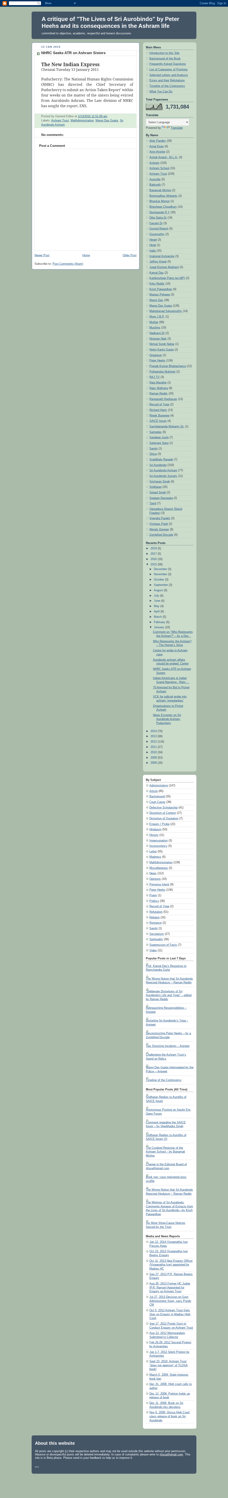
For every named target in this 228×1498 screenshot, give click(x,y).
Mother (153, 322)
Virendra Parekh (159, 518)
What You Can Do (160, 91)
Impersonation (158, 840)
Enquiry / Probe (159, 824)
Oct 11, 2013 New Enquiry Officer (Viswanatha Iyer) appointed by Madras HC (171, 1264)
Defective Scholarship (163, 807)
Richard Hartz (158, 410)
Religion (154, 917)
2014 (154, 731)
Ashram (154, 162)
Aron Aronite (157, 151)
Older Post (129, 255)
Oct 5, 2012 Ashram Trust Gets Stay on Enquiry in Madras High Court (169, 1314)
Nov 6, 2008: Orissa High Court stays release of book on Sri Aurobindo (169, 1416)
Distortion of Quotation (163, 818)
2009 (154, 757)
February (160, 622)
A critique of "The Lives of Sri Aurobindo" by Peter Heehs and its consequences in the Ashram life (110, 22)
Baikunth (155, 184)
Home (86, 255)
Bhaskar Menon (159, 201)
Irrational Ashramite (161, 256)
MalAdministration (82, 120)
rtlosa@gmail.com (171, 1454)
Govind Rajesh (158, 228)
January (159, 627)
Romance (155, 922)
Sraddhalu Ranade (161, 459)
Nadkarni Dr (157, 333)
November (161, 574)
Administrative (158, 785)
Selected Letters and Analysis (168, 75)
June (157, 600)
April (157, 611)
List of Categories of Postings (168, 69)
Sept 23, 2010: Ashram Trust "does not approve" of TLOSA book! (168, 1365)
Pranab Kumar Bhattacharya (167, 366)
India (152, 250)
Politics (154, 901)
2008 (154, 762)
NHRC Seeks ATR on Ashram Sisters (73, 53)
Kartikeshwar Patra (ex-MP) (167, 278)
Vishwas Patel (158, 523)
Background (157, 796)
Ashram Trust (60, 120)
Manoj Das (156, 300)
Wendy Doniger (159, 529)
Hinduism (155, 829)
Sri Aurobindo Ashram (163, 470)
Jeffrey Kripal (158, 261)
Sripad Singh (157, 492)
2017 (154, 553)
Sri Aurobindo (158, 465)
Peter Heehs (157, 360)
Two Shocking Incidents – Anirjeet (167, 1046)
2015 (154, 564)
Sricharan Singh (159, 481)
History (154, 835)
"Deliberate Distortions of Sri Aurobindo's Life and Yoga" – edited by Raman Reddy (168, 995)
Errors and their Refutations (167, 80)
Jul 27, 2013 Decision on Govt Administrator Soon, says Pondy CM (170, 1300)
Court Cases (157, 802)
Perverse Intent (159, 884)
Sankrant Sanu (159, 443)
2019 (154, 548)
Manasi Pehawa (159, 294)
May (157, 606)
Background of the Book (165, 58)
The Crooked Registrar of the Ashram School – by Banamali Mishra (165, 1151)
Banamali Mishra (160, 190)
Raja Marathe (158, 382)
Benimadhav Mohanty (163, 195)
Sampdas (155, 432)
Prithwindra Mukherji (162, 371)
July (157, 595)
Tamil (152, 503)
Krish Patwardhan (160, 289)
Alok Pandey (157, 140)
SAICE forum (158, 421)
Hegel (153, 239)
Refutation (156, 911)
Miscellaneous (158, 868)
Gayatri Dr (156, 223)
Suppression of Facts (163, 944)
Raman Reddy (158, 393)
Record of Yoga (159, 404)
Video (153, 950)
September (161, 585)
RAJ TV (154, 377)
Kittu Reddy (157, 283)
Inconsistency (158, 845)
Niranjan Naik (158, 338)
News (153, 873)
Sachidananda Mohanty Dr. (166, 426)
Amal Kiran (156, 146)
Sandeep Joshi (159, 437)
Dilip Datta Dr (158, 217)
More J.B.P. (157, 316)
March (158, 616)
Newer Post (42, 255)
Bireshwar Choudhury (163, 206)
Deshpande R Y (159, 212)
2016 (154, 559)
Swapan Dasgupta (161, 498)
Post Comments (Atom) (68, 263)
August (159, 590)
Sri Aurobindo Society (163, 476)
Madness (155, 856)
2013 (154, 736)
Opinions (155, 878)
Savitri (153, 448)
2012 (154, 741)
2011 (154, 747)
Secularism (156, 934)
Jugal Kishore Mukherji (164, 267)
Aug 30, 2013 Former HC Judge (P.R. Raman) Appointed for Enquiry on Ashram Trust (169, 1287)
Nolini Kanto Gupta (161, 349)
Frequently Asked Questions (167, 64)
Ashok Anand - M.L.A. (163, 157)
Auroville (155, 179)
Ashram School (159, 168)
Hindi (152, 245)
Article (153, 791)
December (161, 569)
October (159, 579)
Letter (153, 851)
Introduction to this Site (164, 53)
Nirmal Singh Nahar (161, 344)
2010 (154, 752)
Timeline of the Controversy (167, 86)
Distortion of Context (162, 813)
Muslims (154, 327)
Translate (177, 127)
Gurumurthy (157, 234)
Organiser (155, 355)
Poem (153, 895)
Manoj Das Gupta (107, 120)
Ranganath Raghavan (163, 399)
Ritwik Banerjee (159, 415)
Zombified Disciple (161, 534)
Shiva (153, 454)
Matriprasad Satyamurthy (165, 311)
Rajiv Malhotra (158, 388)
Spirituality (156, 939)
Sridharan (155, 486)
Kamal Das (156, 272)
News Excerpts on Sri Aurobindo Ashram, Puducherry (167, 719)
